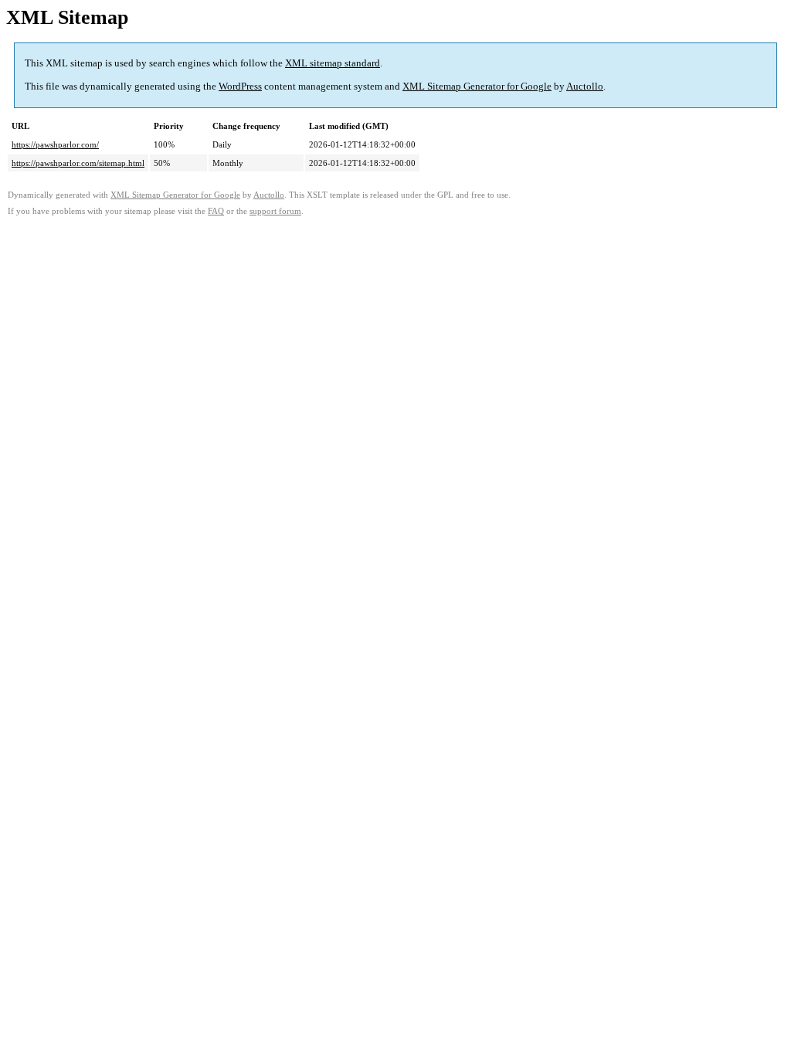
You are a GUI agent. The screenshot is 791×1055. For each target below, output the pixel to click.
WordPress (240, 86)
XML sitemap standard (332, 63)
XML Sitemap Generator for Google (477, 86)
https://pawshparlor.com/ (55, 144)
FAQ (216, 211)
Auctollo (584, 86)
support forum (275, 211)
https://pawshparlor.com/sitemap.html (78, 163)
